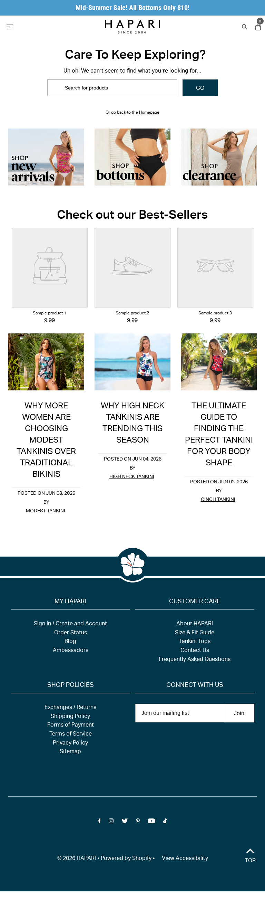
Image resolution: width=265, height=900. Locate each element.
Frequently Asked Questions (194, 660)
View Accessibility (185, 859)
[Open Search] (244, 26)
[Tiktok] (165, 822)
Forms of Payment (70, 725)
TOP (250, 861)
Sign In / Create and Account (70, 624)
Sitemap (70, 752)
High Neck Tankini (131, 477)
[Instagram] (111, 822)
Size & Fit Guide (194, 633)
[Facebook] (99, 822)
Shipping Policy (70, 717)
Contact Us (194, 651)
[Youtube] (151, 822)
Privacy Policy (70, 743)
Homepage (149, 113)
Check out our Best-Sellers (132, 216)
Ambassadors (70, 651)
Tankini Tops (194, 642)
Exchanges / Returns (70, 708)
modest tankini (45, 511)
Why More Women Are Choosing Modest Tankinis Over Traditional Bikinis (46, 440)
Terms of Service (70, 734)
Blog (70, 642)
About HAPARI (194, 624)
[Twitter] (125, 822)
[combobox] (112, 87)
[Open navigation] (42, 26)
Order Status (70, 633)
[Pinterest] (138, 822)
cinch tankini (218, 500)
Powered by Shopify (126, 859)
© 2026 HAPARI (76, 859)
